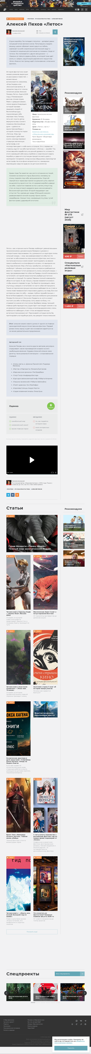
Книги (11, 18)
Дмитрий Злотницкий (18, 30)
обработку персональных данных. (69, 1042)
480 (55, 470)
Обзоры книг (18, 18)
